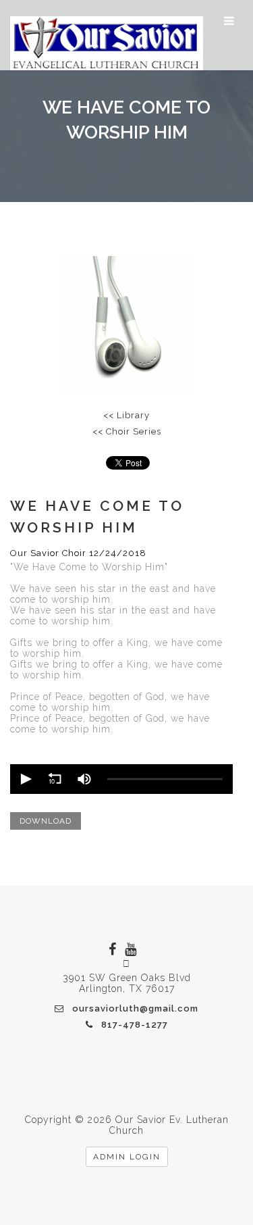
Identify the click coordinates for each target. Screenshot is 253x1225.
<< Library (126, 415)
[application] (121, 779)
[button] (25, 779)
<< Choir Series (126, 431)
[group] (84, 779)
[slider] (165, 779)
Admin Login (127, 1156)
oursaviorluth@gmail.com (135, 1008)
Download (46, 821)
